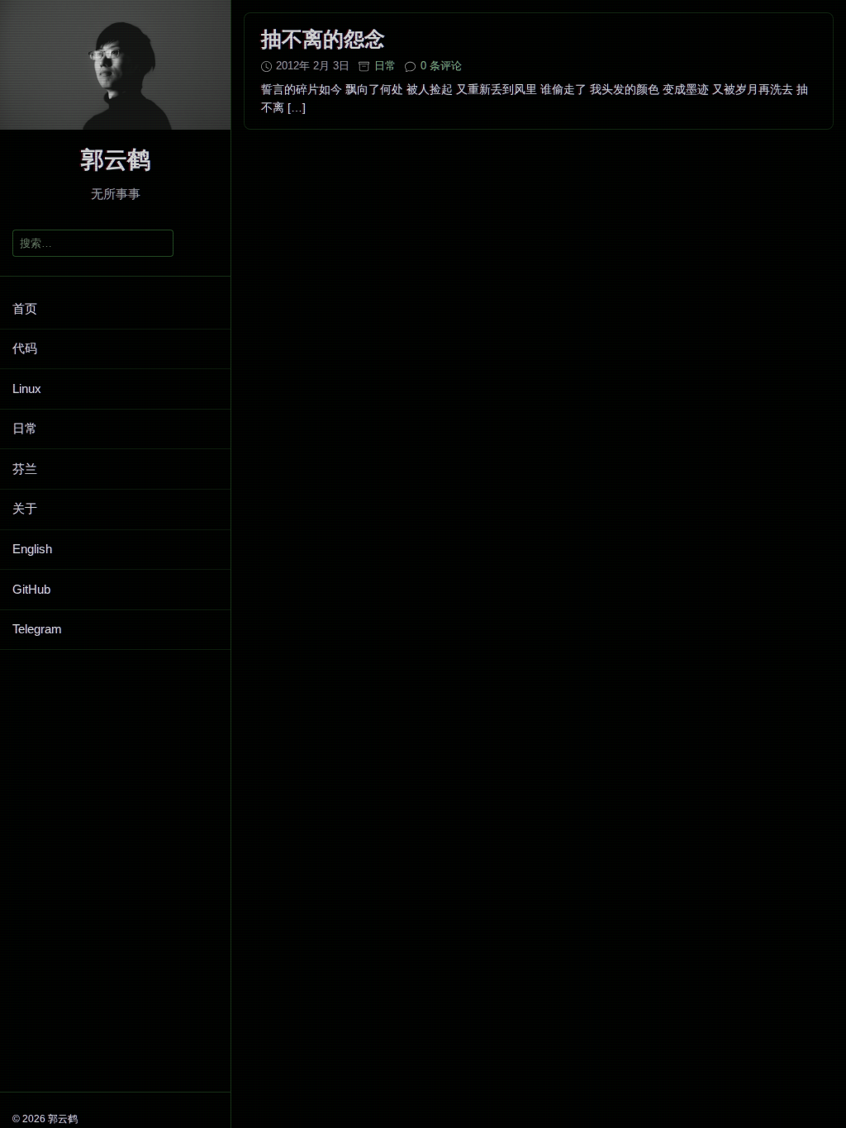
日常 (24, 428)
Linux (26, 389)
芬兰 (24, 469)
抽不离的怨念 (323, 39)
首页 (24, 308)
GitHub (31, 589)
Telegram (37, 629)
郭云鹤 (115, 160)
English (32, 549)
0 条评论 (441, 65)
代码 (24, 348)
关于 (24, 508)
